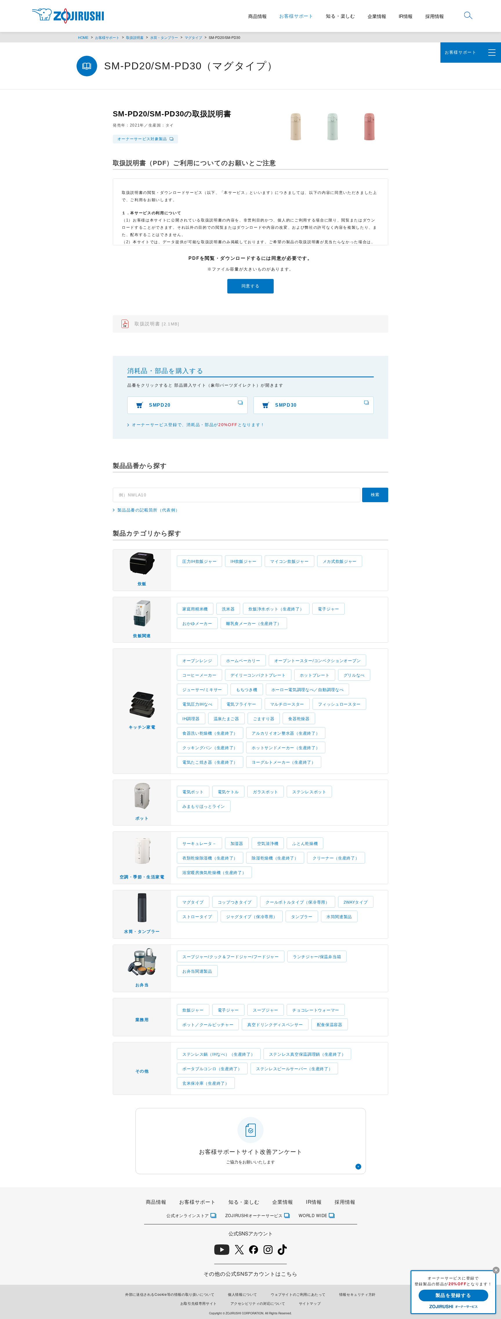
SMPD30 (286, 405)
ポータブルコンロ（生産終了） (212, 1068)
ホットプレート (315, 675)
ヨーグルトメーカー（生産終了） (284, 762)
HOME (83, 37)
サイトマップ (310, 1303)
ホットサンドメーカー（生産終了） (286, 747)
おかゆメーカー (197, 623)
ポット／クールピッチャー (207, 1024)
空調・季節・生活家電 (142, 877)
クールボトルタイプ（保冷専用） (298, 902)
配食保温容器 (329, 1024)
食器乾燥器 (299, 718)
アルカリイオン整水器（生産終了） (286, 733)
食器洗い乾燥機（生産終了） (210, 733)
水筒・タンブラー (164, 37)
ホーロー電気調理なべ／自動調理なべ (307, 689)
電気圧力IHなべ (197, 704)
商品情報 (257, 16)
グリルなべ (354, 675)
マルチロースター (287, 704)
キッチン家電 (142, 727)
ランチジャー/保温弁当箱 (317, 956)
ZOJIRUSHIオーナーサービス (254, 1215)
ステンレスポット (309, 792)
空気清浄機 (268, 843)
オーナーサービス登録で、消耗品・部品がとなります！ (198, 424)
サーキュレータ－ (199, 843)
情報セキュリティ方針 (357, 1294)
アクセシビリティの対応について (257, 1303)
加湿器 (236, 843)
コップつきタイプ (235, 902)
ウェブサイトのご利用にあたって (298, 1294)
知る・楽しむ (340, 15)
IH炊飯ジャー (243, 561)
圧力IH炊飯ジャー (199, 561)
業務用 (142, 1019)
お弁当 (142, 985)
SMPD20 (160, 405)
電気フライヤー (241, 704)
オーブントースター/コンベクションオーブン (317, 660)
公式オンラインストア (187, 1215)
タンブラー (302, 916)
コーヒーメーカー (199, 675)
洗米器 (228, 609)
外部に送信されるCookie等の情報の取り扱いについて (169, 1294)
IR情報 (406, 16)
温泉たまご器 (226, 718)
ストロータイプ (197, 916)
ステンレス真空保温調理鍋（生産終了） (307, 1054)
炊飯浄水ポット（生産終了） (276, 609)
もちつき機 (246, 689)
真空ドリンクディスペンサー (275, 1024)
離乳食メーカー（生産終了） (254, 623)
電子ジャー (328, 609)
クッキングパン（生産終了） (210, 747)
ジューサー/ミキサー (202, 689)
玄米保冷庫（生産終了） (205, 1083)
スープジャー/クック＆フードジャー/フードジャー (230, 956)
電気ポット (193, 792)
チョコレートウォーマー (315, 1010)
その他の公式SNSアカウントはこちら (250, 1273)
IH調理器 (191, 718)
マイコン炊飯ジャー (289, 561)
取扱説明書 (135, 37)
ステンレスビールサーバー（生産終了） (294, 1068)
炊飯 (142, 583)
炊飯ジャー (193, 1010)
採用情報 (434, 16)
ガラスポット (265, 792)
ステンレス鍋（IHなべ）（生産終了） (218, 1054)
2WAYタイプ (356, 902)
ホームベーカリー (243, 660)
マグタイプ (193, 37)
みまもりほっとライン (203, 806)
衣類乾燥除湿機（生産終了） (210, 858)
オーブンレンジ (197, 660)
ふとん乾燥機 (305, 843)
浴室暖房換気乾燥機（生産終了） (214, 872)
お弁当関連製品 (197, 971)
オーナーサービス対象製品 (142, 139)
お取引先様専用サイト (198, 1303)
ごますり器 (264, 718)
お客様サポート (296, 15)
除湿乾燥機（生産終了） (275, 858)
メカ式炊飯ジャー (340, 561)
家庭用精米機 (195, 609)
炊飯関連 (142, 635)
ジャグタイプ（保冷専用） (251, 916)
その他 (142, 1071)
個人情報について (242, 1294)
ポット (142, 818)
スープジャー (265, 1010)
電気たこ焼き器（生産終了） (210, 762)
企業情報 (377, 16)
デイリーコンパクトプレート (258, 675)
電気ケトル (228, 792)
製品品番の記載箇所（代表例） (148, 510)
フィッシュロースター (339, 704)
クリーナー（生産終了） (336, 858)
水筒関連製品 (339, 916)
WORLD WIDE (313, 1215)
